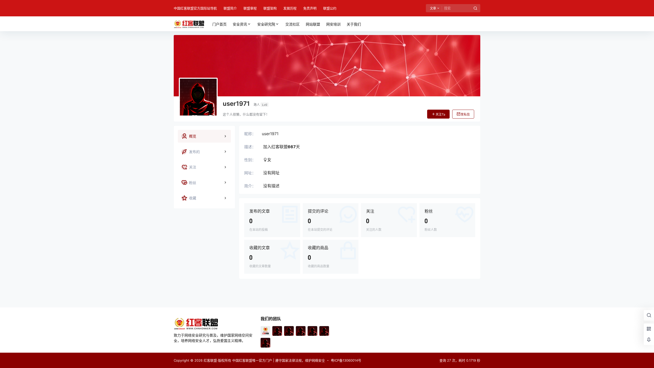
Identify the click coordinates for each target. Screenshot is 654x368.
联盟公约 (329, 8)
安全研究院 (266, 24)
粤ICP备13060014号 (346, 360)
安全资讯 (240, 24)
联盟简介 (230, 8)
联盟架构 (270, 8)
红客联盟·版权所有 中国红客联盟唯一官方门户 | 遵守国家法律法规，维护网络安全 (264, 360)
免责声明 (310, 8)
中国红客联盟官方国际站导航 (195, 8)
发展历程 (290, 8)
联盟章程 (250, 8)
